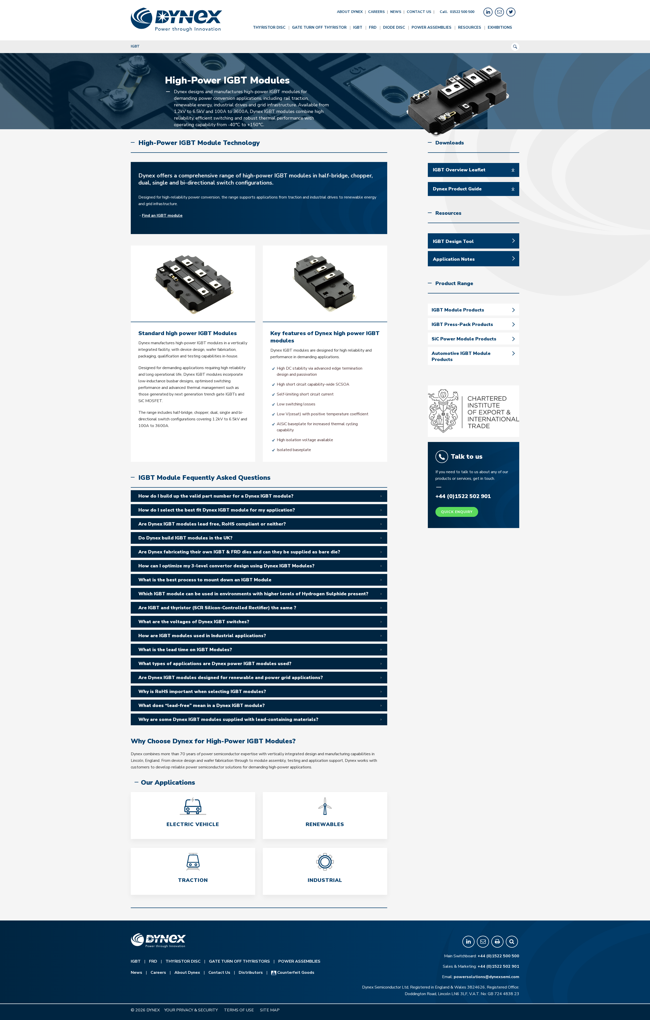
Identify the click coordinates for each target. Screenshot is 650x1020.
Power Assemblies (431, 27)
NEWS (395, 11)
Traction (193, 880)
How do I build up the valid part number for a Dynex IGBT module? (216, 496)
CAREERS (376, 11)
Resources (469, 27)
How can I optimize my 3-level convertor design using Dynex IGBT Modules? (226, 566)
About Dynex (187, 972)
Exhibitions (500, 27)
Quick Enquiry (457, 511)
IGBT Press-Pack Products (462, 324)
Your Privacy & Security (191, 1010)
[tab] (259, 496)
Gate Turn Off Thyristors (239, 961)
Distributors (251, 972)
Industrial (325, 880)
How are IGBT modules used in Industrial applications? (202, 636)
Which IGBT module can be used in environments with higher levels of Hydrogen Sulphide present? (253, 594)
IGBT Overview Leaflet (459, 170)
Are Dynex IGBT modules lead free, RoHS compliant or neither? (212, 524)
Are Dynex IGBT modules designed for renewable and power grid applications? (230, 677)
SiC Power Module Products (464, 339)
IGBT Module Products (458, 310)
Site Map (270, 1010)
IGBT (357, 27)
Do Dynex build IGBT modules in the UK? (185, 538)
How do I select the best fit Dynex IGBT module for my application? (216, 510)
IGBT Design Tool (453, 241)
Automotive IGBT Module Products (461, 356)
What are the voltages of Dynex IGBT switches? (193, 622)
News (136, 972)
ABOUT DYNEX (350, 11)
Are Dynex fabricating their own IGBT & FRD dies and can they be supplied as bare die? (239, 552)
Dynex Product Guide (457, 189)
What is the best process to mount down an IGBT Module (204, 580)
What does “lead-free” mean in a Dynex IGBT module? (201, 705)
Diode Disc (394, 27)
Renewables (325, 824)
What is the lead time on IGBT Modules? (185, 650)
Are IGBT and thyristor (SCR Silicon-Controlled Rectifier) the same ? (217, 608)
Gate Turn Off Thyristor (319, 27)
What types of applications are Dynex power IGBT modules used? (214, 664)
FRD (373, 27)
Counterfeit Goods (295, 972)
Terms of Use (239, 1010)
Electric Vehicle (193, 824)
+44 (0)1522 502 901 (498, 966)
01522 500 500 (462, 11)
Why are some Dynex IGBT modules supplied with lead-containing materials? (228, 719)
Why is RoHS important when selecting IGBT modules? (202, 691)
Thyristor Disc (269, 27)
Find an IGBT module (162, 215)
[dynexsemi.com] (176, 19)
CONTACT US (419, 11)
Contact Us (219, 972)
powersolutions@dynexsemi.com (486, 977)
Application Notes (454, 259)
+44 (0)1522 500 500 (498, 956)
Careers (158, 972)
